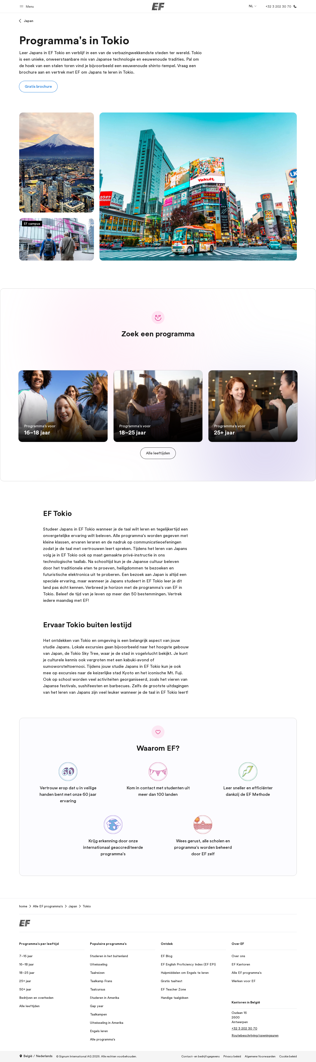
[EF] (158, 6)
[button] (27, 6)
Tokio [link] (87, 906)
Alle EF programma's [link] (48, 906)
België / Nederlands (38, 1056)
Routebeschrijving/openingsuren (255, 1035)
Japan (28, 21)
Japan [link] (72, 906)
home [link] (23, 906)
